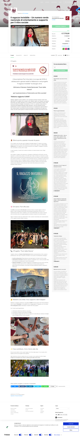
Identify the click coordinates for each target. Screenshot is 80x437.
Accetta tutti (71, 423)
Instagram (42, 411)
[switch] (30, 435)
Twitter (41, 409)
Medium (41, 412)
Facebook (42, 408)
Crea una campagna (68, 2)
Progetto (12, 55)
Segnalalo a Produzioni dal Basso (16, 395)
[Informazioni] (68, 43)
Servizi (60, 2)
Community (47, 2)
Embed (52, 386)
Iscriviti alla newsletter (29, 411)
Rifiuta (71, 430)
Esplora (41, 2)
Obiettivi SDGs (32, 55)
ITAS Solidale (25, 13)
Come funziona (54, 2)
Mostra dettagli (57, 434)
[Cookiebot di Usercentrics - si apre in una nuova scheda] (7, 435)
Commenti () (19, 55)
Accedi (76, 2)
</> (68, 55)
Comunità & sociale (65, 46)
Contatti (53, 19)
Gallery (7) (26, 55)
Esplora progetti (13, 408)
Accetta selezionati (71, 426)
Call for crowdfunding (14, 412)
